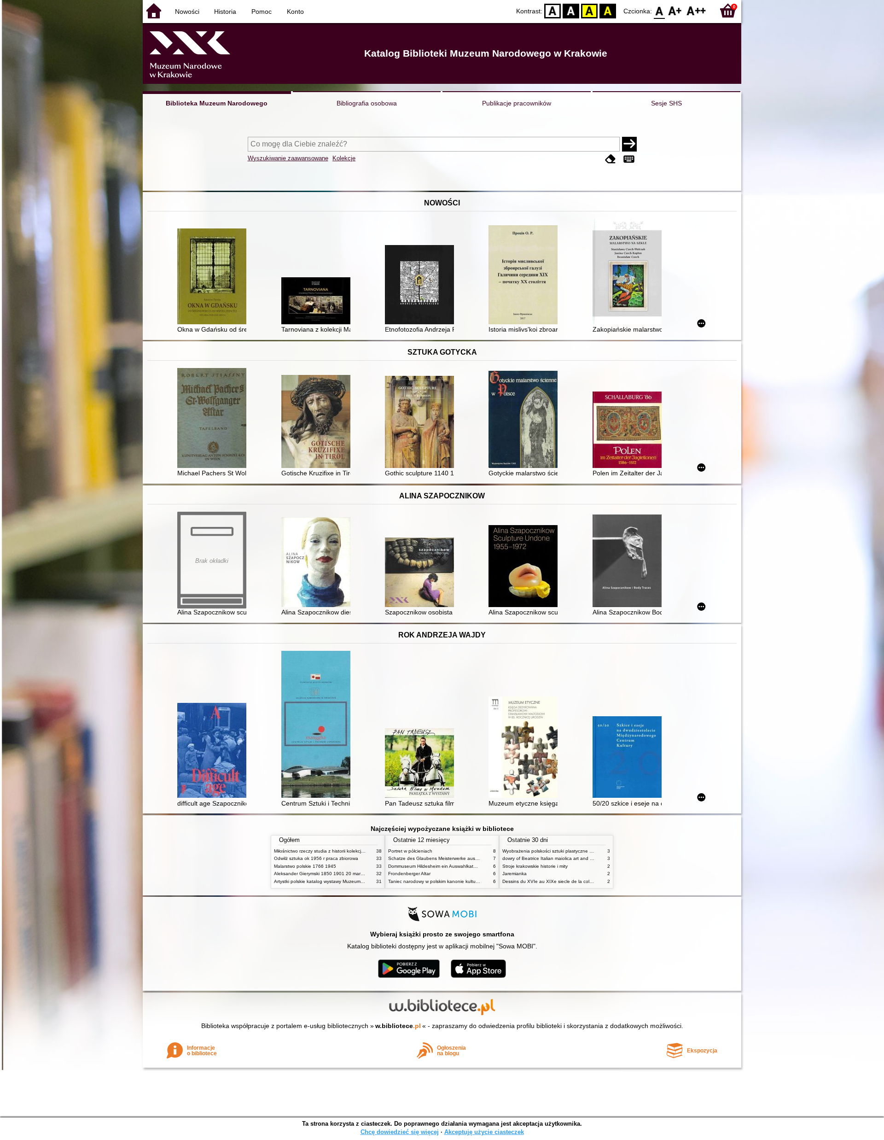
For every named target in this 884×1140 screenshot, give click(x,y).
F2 (696, 10)
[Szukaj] (629, 144)
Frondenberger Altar (409, 873)
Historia (225, 11)
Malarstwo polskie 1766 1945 (305, 866)
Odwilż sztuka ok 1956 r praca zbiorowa (316, 858)
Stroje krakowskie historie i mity (535, 866)
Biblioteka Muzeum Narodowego (217, 103)
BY (608, 10)
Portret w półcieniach (410, 851)
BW (571, 10)
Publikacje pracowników (516, 103)
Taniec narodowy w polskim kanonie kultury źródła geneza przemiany (461, 881)
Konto (295, 11)
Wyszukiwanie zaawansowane (288, 158)
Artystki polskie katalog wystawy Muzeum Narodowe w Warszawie (343, 881)
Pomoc (261, 11)
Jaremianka (514, 873)
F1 (675, 10)
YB (589, 10)
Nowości (187, 11)
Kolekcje (343, 158)
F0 (659, 10)
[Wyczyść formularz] (610, 159)
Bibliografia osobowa (367, 103)
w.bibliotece (398, 1025)
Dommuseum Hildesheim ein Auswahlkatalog (435, 866)
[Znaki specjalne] (629, 159)
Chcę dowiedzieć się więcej (400, 1131)
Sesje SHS (666, 103)
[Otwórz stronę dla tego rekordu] (214, 277)
